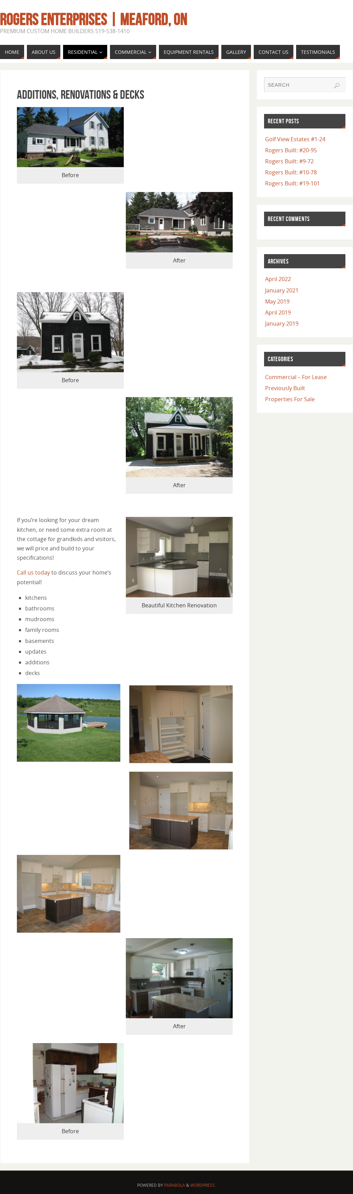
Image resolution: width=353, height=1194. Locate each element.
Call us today (33, 572)
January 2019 (282, 323)
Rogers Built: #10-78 (291, 172)
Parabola (174, 1185)
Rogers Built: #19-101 (292, 183)
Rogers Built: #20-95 (291, 150)
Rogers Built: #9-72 (289, 161)
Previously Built (285, 388)
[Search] (336, 85)
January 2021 (282, 290)
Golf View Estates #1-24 (295, 139)
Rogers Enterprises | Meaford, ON (93, 19)
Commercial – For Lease (296, 377)
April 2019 (278, 312)
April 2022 (278, 279)
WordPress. (203, 1185)
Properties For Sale (290, 399)
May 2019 (277, 301)
